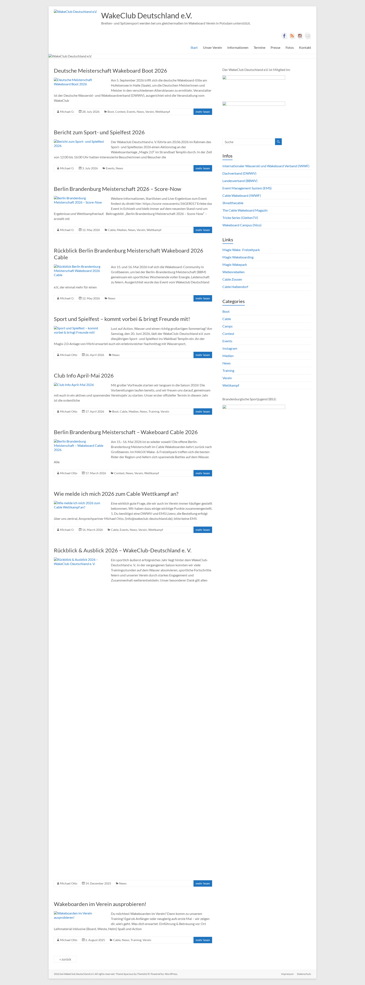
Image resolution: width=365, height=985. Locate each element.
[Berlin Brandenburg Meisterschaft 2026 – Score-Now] (79, 198)
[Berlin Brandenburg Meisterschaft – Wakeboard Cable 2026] (79, 441)
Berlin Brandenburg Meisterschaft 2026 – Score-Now (117, 188)
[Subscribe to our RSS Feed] (292, 35)
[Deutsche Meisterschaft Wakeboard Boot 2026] (79, 80)
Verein (149, 111)
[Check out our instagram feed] (300, 35)
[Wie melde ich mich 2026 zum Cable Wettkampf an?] (79, 503)
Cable (112, 230)
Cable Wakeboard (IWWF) (241, 195)
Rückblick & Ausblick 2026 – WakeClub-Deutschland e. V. (123, 550)
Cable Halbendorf (235, 287)
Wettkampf (162, 111)
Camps (227, 326)
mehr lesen (203, 111)
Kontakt (305, 47)
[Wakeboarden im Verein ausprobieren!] (79, 913)
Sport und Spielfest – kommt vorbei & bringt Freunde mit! (122, 318)
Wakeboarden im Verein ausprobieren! (100, 904)
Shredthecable (232, 203)
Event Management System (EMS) (247, 188)
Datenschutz (304, 973)
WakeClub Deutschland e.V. (146, 15)
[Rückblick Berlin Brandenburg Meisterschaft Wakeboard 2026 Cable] (79, 266)
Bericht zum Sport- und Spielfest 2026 (99, 132)
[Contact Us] (307, 35)
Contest (120, 111)
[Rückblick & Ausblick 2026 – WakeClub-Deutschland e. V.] (79, 559)
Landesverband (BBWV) (239, 181)
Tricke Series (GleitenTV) (240, 218)
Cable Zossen (232, 279)
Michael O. (67, 111)
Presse (275, 47)
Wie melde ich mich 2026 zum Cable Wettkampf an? (116, 493)
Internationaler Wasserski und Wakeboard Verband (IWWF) (265, 166)
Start (194, 47)
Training (153, 411)
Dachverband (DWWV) (239, 173)
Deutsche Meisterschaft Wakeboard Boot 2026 (110, 70)
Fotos (290, 47)
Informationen (237, 47)
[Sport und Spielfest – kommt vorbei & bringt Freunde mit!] (79, 328)
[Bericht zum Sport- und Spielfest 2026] (79, 141)
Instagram (229, 348)
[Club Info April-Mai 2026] (74, 385)
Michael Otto (68, 355)
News (140, 111)
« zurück (65, 959)
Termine (259, 47)
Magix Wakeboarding (237, 257)
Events (131, 111)
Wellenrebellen (233, 272)
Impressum (287, 973)
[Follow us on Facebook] (284, 35)
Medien (122, 230)
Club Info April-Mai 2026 (84, 375)
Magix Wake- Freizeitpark (241, 250)
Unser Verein (212, 47)
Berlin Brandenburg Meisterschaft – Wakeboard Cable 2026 (126, 432)
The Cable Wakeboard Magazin (245, 210)
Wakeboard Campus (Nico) (241, 225)
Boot (111, 111)
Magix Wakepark (234, 264)
